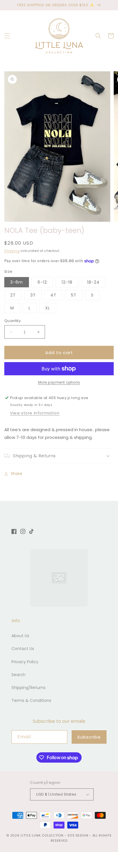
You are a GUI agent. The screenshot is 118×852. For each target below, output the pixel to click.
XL (47, 308)
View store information (34, 413)
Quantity (12, 320)
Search (18, 675)
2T (13, 295)
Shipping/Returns (28, 687)
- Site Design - (78, 835)
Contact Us (22, 648)
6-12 (42, 282)
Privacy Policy (24, 662)
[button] (7, 36)
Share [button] (16, 473)
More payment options (59, 382)
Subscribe (89, 737)
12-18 (67, 282)
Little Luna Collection (42, 835)
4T (53, 295)
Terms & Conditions (31, 700)
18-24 (93, 282)
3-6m (16, 282)
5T (73, 295)
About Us (20, 636)
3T (33, 295)
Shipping (12, 251)
